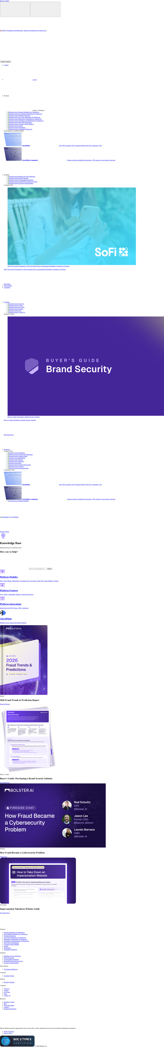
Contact (6, 65)
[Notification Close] (14, 45)
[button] (21, 96)
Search (49, 569)
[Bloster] (14, 60)
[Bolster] (14, 1025)
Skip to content (4, 1)
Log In (35, 79)
